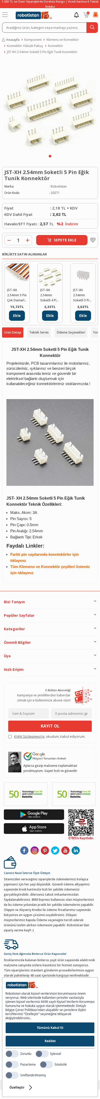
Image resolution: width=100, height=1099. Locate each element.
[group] (50, 105)
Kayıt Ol (50, 726)
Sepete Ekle (65, 240)
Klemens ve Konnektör (62, 40)
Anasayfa (12, 40)
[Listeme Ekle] (91, 240)
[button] (50, 156)
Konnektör (55, 46)
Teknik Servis (39, 332)
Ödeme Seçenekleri (71, 332)
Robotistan (59, 186)
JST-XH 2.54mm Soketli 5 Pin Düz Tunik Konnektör (82, 295)
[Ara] (92, 27)
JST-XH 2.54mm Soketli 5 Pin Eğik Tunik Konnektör (42, 52)
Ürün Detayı (12, 332)
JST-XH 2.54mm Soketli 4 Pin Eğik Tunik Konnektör (49, 295)
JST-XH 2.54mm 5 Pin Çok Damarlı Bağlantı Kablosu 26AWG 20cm (17, 295)
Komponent (33, 40)
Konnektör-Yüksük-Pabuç (25, 46)
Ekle (17, 315)
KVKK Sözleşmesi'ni (29, 736)
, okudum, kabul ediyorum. (49, 736)
